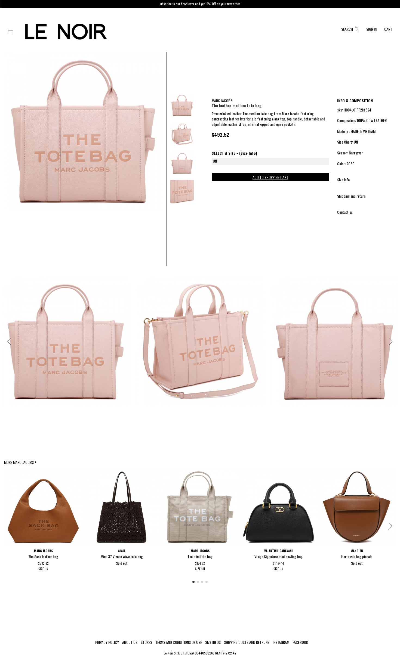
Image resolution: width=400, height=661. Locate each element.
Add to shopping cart (270, 177)
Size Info (343, 179)
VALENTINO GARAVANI (278, 551)
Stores (146, 642)
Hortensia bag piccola (356, 556)
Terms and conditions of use (178, 642)
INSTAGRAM (281, 642)
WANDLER (357, 551)
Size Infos (213, 642)
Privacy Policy (107, 642)
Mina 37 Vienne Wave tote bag (122, 556)
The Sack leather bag (43, 556)
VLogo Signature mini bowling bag (278, 556)
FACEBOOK (300, 642)
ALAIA (121, 551)
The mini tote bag (200, 556)
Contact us (345, 212)
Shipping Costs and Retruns (246, 642)
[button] (10, 32)
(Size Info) (248, 153)
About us (129, 642)
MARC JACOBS (222, 100)
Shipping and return (351, 196)
